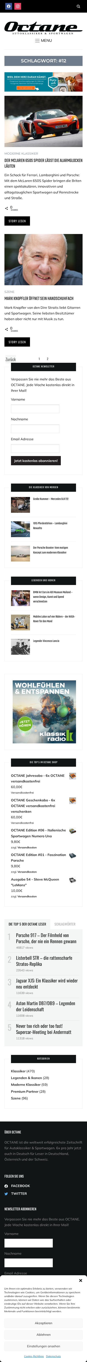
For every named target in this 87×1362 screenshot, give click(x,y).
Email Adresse (22, 439)
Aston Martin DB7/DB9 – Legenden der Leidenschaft (45, 1006)
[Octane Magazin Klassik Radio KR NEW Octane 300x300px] (44, 683)
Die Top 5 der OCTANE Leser (27, 924)
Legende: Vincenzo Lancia (46, 641)
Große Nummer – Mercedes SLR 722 (50, 499)
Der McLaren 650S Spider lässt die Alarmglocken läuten (43, 163)
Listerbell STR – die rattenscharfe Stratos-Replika (44, 960)
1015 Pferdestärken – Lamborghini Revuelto (50, 526)
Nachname (19, 419)
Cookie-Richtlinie (34, 1356)
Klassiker (18, 1071)
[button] (81, 1280)
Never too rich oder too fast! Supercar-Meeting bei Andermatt (43, 1028)
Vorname (18, 399)
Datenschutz (53, 1356)
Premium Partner (24, 1091)
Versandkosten (27, 847)
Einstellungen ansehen (43, 1346)
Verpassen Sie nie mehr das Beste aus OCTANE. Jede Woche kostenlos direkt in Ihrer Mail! (42, 385)
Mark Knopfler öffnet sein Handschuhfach (38, 298)
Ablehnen (44, 1335)
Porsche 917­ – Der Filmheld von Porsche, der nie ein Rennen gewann (46, 938)
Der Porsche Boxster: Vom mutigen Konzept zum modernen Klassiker (50, 550)
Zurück (10, 359)
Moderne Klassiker (21, 153)
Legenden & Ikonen (26, 1078)
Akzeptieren (43, 1323)
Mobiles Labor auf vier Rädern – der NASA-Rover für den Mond (54, 619)
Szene (9, 292)
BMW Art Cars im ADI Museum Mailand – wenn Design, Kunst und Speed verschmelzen (53, 597)
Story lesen (17, 221)
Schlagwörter (64, 924)
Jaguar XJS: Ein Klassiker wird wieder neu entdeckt (47, 983)
